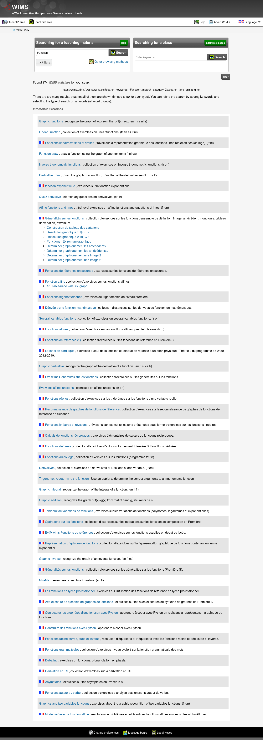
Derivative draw (49, 175)
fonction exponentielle (60, 186)
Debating (51, 660)
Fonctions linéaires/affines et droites (69, 143)
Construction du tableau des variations (73, 227)
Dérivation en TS (56, 671)
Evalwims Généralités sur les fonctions (71, 377)
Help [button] (123, 42)
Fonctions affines (56, 329)
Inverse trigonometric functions (60, 164)
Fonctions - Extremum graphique (69, 241)
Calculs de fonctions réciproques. (67, 435)
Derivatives (46, 467)
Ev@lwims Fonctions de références (69, 532)
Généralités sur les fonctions (64, 218)
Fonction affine (55, 281)
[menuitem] (201, 22)
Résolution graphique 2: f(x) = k (68, 236)
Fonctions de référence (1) (63, 340)
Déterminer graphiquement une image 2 (74, 255)
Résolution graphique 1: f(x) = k (68, 232)
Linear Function (49, 132)
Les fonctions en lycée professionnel (70, 591)
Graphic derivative (51, 366)
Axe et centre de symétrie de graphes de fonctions (79, 601)
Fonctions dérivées (58, 446)
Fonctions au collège (59, 457)
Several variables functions (57, 318)
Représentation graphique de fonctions (71, 543)
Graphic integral (50, 489)
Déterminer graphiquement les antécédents (76, 246)
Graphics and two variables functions (64, 703)
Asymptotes (53, 682)
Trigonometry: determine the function (64, 478)
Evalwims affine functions (56, 387)
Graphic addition (50, 500)
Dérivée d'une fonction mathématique (70, 307)
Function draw (48, 153)
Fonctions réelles (57, 398)
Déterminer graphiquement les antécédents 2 (77, 250)
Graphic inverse (50, 558)
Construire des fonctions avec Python (70, 628)
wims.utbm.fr (73, 13)
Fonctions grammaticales (62, 649)
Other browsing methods (111, 61)
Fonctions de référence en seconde (69, 270)
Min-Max (45, 580)
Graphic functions (51, 121)
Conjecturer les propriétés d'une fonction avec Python (81, 612)
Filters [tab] (46, 62)
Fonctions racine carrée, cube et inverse (72, 638)
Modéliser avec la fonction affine (67, 714)
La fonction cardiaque (60, 350)
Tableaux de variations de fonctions (69, 511)
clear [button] (226, 77)
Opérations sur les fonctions (64, 521)
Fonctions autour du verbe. (63, 692)
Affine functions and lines (56, 207)
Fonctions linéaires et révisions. (66, 424)
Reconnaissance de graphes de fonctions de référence (82, 409)
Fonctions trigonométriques (63, 297)
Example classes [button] (215, 42)
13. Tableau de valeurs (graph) (67, 286)
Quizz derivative (50, 196)
